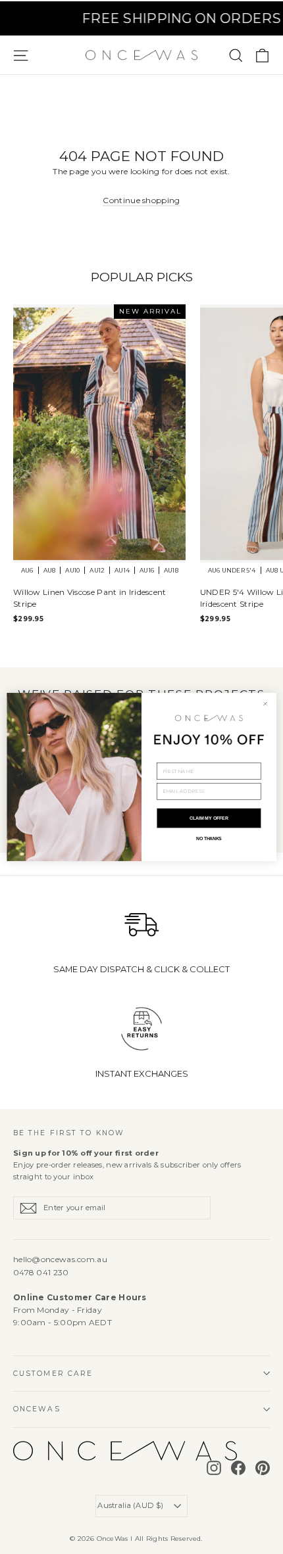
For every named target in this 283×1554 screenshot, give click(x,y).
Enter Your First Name (189, 758)
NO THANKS (209, 838)
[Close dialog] (265, 703)
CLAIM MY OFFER (209, 818)
